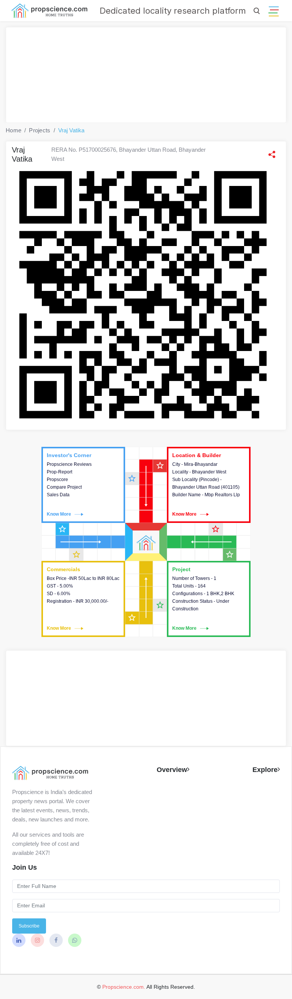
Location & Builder (209, 485)
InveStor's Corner (83, 485)
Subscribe (29, 926)
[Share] (271, 154)
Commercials (83, 599)
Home (13, 130)
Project (209, 599)
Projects (39, 130)
